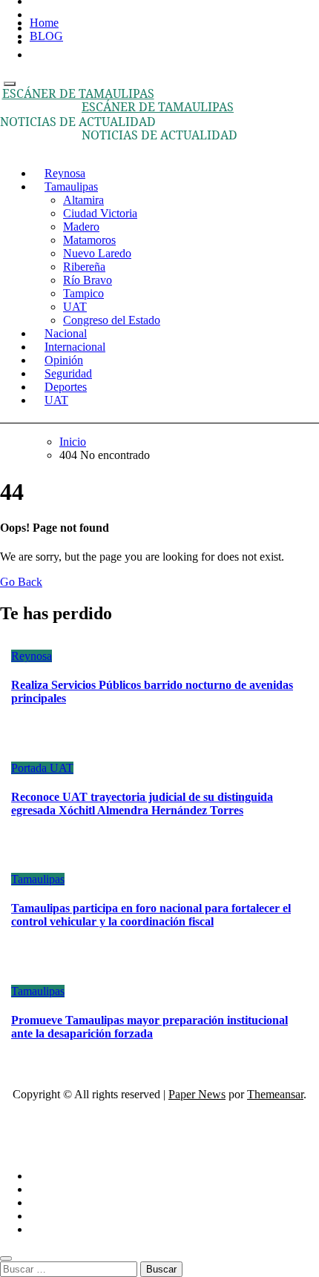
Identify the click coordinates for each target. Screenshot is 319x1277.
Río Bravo (87, 280)
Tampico (83, 293)
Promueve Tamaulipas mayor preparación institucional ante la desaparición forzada (149, 1027)
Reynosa (31, 656)
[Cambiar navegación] (10, 84)
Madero (81, 226)
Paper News (197, 1094)
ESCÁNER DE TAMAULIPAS (78, 93)
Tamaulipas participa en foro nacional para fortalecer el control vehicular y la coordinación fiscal (151, 915)
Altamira (83, 200)
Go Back (21, 581)
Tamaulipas (71, 186)
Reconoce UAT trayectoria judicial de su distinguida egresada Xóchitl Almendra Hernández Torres (142, 803)
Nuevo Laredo (97, 253)
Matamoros (89, 240)
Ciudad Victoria (100, 213)
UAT (75, 306)
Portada (30, 768)
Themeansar (275, 1094)
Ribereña (84, 266)
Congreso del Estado (111, 320)
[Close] (6, 1258)
